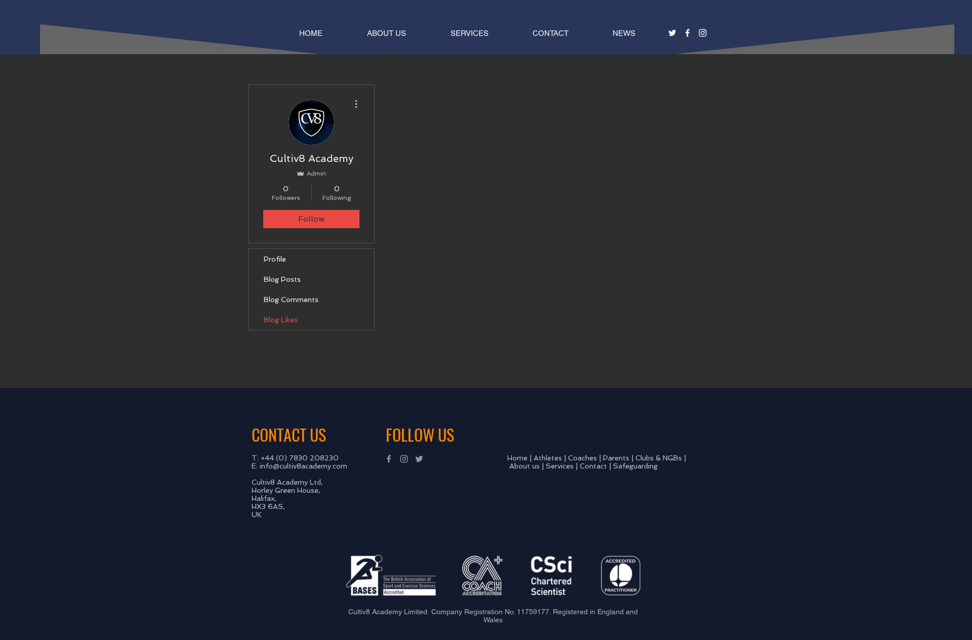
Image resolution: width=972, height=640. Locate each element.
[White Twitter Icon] (672, 33)
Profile (275, 259)
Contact (593, 466)
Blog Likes (281, 320)
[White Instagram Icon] (703, 33)
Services (560, 466)
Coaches (582, 458)
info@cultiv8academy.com (303, 466)
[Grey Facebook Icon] (389, 459)
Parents (616, 458)
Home (517, 458)
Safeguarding (635, 466)
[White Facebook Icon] (687, 33)
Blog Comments (291, 299)
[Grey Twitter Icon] (419, 459)
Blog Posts (282, 279)
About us (524, 466)
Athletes (548, 458)
